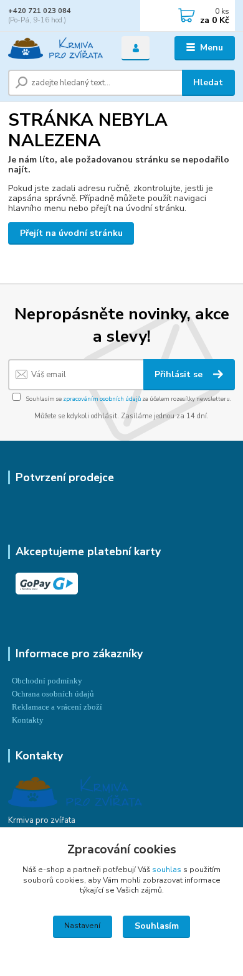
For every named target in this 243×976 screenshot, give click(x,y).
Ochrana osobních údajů (53, 694)
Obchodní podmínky (47, 681)
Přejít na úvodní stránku (71, 233)
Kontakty (28, 720)
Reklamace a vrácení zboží (57, 707)
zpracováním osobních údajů (102, 399)
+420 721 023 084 (39, 11)
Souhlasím (157, 926)
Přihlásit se (180, 374)
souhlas (166, 870)
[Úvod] (55, 48)
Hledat (208, 82)
